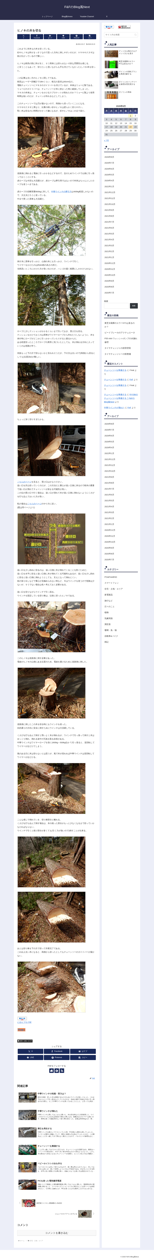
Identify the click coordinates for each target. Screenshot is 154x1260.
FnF (131, 379)
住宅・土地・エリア (26, 1041)
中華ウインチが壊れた (114, 408)
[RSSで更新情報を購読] (62, 1070)
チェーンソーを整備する (115, 370)
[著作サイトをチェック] (51, 1070)
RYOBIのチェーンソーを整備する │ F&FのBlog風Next (121, 398)
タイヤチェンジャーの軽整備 (118, 354)
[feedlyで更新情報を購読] (56, 1070)
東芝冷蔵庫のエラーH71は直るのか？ (120, 325)
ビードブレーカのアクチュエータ (120, 333)
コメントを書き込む (56, 1233)
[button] (90, 36)
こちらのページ (24, 482)
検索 (106, 301)
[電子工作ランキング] (124, 27)
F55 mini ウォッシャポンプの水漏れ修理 (121, 340)
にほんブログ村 (24, 1022)
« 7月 (106, 140)
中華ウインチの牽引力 (61, 191)
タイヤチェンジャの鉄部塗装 (118, 348)
